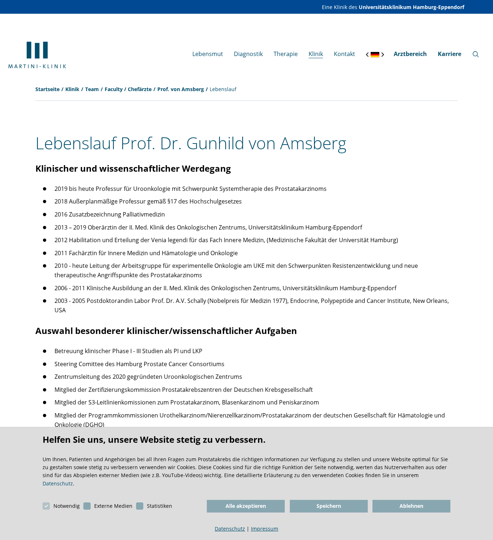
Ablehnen (411, 505)
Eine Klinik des (393, 7)
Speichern (329, 505)
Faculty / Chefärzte (128, 89)
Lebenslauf (223, 89)
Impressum (264, 528)
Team (92, 89)
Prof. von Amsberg (180, 89)
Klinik (72, 89)
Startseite (47, 89)
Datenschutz (58, 483)
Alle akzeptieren (246, 505)
